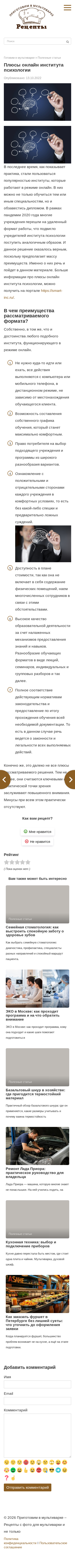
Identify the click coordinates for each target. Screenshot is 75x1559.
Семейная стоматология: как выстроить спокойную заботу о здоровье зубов (35, 931)
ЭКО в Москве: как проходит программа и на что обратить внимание (33, 1015)
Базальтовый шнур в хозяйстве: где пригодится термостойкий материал (35, 1094)
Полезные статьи (49, 57)
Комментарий (16, 1410)
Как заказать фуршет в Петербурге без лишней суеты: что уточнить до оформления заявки (34, 1323)
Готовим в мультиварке (19, 57)
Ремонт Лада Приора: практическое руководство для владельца (35, 1173)
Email (8, 1394)
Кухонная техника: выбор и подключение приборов (31, 1244)
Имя (7, 1377)
